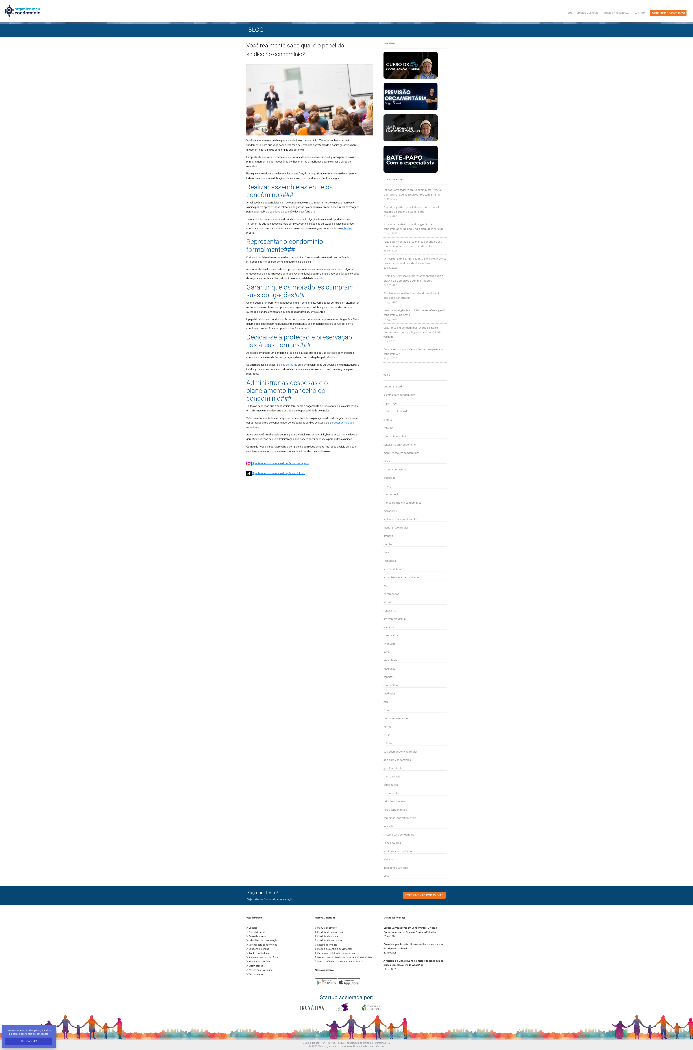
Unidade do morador (396, 718)
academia (389, 627)
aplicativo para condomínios (400, 519)
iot (385, 585)
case (386, 552)
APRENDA (640, 12)
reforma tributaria (394, 801)
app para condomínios (397, 760)
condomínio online (394, 436)
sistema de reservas (395, 469)
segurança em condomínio (399, 444)
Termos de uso (256, 974)
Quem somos (256, 965)
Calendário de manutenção (263, 940)
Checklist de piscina (327, 936)
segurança (389, 610)
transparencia (391, 776)
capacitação (390, 784)
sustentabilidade (393, 569)
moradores (390, 511)
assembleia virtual (394, 619)
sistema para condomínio (398, 834)
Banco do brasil (392, 843)
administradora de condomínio (402, 577)
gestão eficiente (392, 768)
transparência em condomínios (402, 502)
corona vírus (390, 635)
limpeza (388, 536)
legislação (389, 477)
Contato (253, 927)
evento (387, 544)
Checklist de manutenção (330, 932)
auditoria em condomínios (399, 851)
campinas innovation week (399, 818)
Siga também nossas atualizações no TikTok (278, 473)
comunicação (391, 494)
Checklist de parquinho (329, 940)
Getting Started (392, 386)
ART (385, 701)
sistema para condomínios (399, 394)
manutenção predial (395, 527)
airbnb (387, 602)
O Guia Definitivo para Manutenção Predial (340, 961)
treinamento (390, 793)
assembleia (390, 660)
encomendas (391, 594)
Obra (386, 710)
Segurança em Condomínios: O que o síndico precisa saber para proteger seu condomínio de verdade (412, 332)
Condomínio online (259, 948)
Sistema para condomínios (263, 944)
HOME (569, 12)
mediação (389, 668)
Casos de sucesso (258, 936)
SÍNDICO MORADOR (587, 12)
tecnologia (389, 560)
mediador (389, 693)
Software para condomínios (263, 957)
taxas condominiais (395, 809)
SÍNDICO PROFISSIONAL (616, 12)
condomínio (390, 685)
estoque (388, 428)
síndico (387, 419)
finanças (388, 486)
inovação (388, 826)
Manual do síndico (327, 927)
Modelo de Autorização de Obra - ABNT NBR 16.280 (344, 957)
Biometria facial (257, 932)
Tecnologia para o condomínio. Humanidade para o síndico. (351, 1046)
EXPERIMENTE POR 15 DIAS (424, 895)
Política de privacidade (261, 970)
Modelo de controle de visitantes (334, 948)
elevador (388, 859)
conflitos (388, 677)
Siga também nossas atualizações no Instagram (280, 463)
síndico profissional (395, 411)
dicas (386, 461)
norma (387, 726)
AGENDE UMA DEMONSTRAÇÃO (668, 13)
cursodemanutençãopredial (400, 751)
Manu (387, 876)
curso (386, 735)
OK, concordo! (29, 1041)
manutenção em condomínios (401, 453)
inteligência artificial (395, 867)
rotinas (387, 743)
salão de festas (288, 364)
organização (390, 403)
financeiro (389, 643)
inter (386, 652)
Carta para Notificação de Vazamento (337, 953)
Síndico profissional (259, 953)
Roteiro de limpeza (327, 944)
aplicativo (346, 228)
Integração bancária (259, 961)
